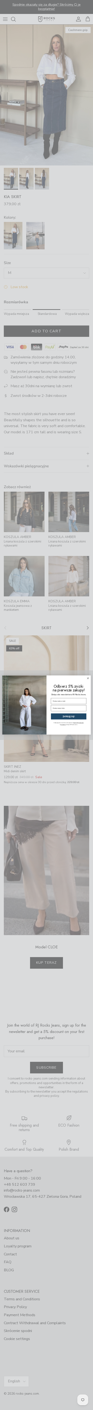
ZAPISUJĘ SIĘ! (69, 716)
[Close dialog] (88, 678)
